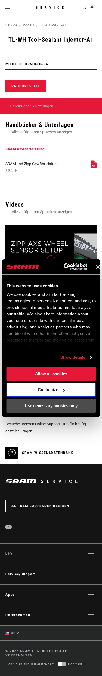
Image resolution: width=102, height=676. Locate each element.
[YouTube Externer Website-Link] (8, 528)
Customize (48, 389)
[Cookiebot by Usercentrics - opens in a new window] (65, 266)
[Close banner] (98, 267)
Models (28, 25)
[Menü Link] (7, 8)
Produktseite (25, 86)
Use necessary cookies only (51, 405)
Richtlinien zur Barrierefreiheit (29, 664)
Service (51, 8)
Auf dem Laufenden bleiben (40, 506)
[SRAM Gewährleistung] (94, 167)
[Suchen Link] (83, 8)
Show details (72, 357)
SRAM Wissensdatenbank (47, 453)
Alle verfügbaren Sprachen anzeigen (42, 132)
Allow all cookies (51, 373)
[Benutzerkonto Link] (92, 8)
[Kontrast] (62, 664)
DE (13, 633)
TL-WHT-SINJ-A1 (53, 25)
